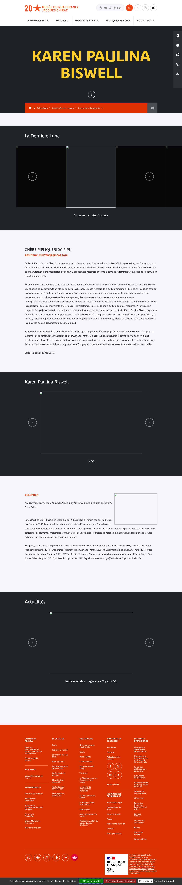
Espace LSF (65, 857)
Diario (177, 54)
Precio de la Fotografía (89, 108)
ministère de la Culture (139, 866)
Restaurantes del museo (86, 767)
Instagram (153, 7)
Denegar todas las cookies (121, 881)
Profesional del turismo (58, 774)
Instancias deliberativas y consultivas (140, 769)
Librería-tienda (85, 762)
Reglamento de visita (116, 824)
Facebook (137, 7)
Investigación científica (117, 21)
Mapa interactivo (177, 73)
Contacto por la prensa (31, 759)
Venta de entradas (177, 36)
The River (83, 773)
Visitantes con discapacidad (110, 7)
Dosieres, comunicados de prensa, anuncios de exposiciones (33, 750)
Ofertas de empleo (138, 833)
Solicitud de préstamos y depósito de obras (34, 807)
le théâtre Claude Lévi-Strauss (86, 804)
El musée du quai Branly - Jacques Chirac (140, 749)
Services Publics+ (137, 815)
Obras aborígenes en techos (88, 815)
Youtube (118, 775)
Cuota (152, 108)
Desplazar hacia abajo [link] (91, 94)
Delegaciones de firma (114, 808)
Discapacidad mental (56, 857)
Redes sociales (113, 785)
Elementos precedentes (32, 176)
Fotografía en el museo (63, 108)
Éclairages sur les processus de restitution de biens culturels (141, 759)
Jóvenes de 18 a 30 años (60, 756)
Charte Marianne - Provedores (33, 822)
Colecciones (62, 21)
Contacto (110, 752)
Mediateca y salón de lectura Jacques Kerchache (88, 823)
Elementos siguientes (149, 176)
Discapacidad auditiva (46, 857)
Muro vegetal (85, 757)
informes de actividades (139, 822)
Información (177, 45)
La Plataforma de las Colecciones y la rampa (88, 780)
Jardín (82, 752)
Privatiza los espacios (34, 794)
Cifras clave (139, 798)
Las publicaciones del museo (34, 777)
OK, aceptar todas (91, 881)
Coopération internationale (140, 792)
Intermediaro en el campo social (60, 767)
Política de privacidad (164, 881)
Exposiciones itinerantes (30, 800)
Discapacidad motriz (28, 857)
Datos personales (114, 834)
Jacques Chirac (140, 839)
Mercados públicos (33, 828)
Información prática (39, 21)
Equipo (137, 828)
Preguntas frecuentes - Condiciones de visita (140, 806)
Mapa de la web (113, 814)
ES (129, 8)
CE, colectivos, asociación (58, 781)
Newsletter (111, 747)
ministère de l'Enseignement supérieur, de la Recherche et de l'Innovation (143, 871)
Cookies (110, 829)
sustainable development (139, 777)
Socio (54, 745)
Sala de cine (84, 809)
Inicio (29, 108)
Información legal (114, 803)
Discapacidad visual (37, 857)
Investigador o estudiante (58, 795)
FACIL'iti (74, 857)
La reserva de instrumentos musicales (85, 789)
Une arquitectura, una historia (87, 746)
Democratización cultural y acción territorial (141, 785)
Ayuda (109, 819)
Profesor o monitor (60, 750)
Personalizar (145, 881)
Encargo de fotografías (29, 815)
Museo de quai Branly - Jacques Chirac (52, 8)
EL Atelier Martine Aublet (87, 797)
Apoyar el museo (145, 21)
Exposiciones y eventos (87, 21)
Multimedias (177, 64)
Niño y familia (58, 762)
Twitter (145, 7)
